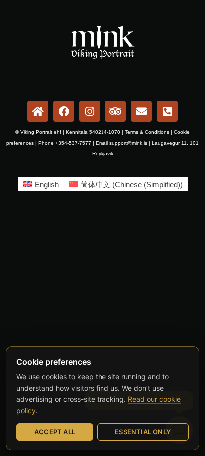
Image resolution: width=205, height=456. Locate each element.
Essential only (143, 432)
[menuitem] (41, 184)
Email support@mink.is (121, 143)
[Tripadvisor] (115, 111)
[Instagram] (89, 111)
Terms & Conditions (147, 132)
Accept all (54, 432)
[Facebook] (63, 111)
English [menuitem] (47, 184)
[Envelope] (141, 111)
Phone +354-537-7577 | (67, 143)
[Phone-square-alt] (167, 111)
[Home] (37, 111)
